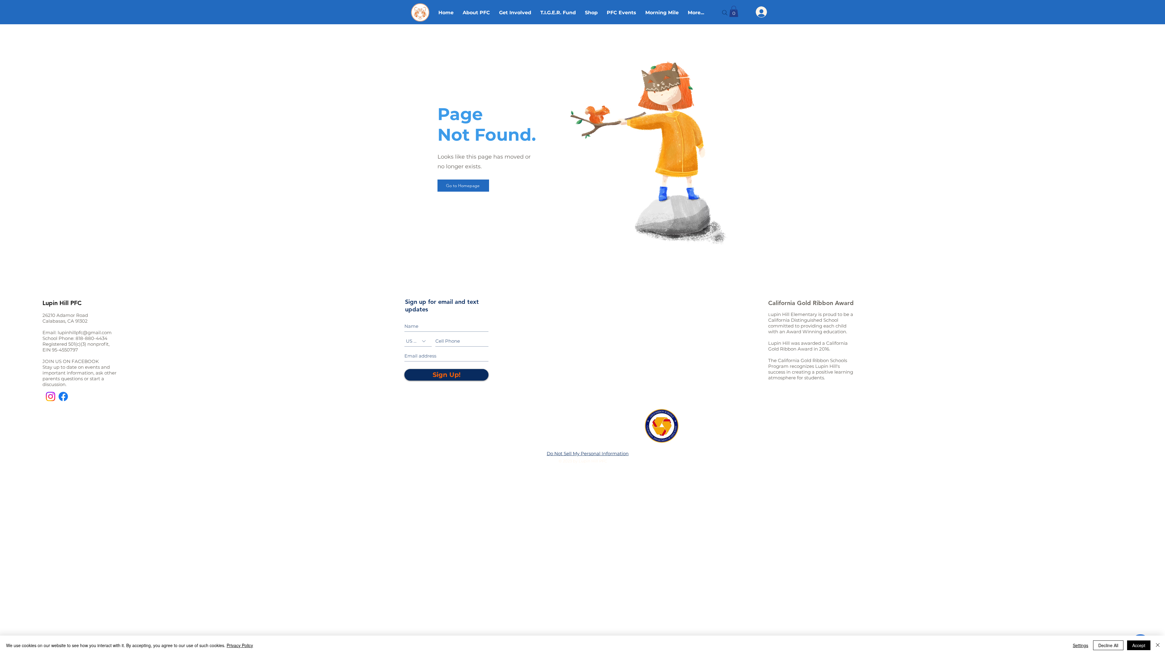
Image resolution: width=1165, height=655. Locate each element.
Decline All (1108, 645)
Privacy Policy (240, 645)
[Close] (1157, 645)
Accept (1138, 645)
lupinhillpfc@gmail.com (85, 332)
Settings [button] (1080, 645)
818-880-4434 (91, 338)
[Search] (724, 12)
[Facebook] (63, 396)
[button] (733, 11)
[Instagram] (50, 396)
